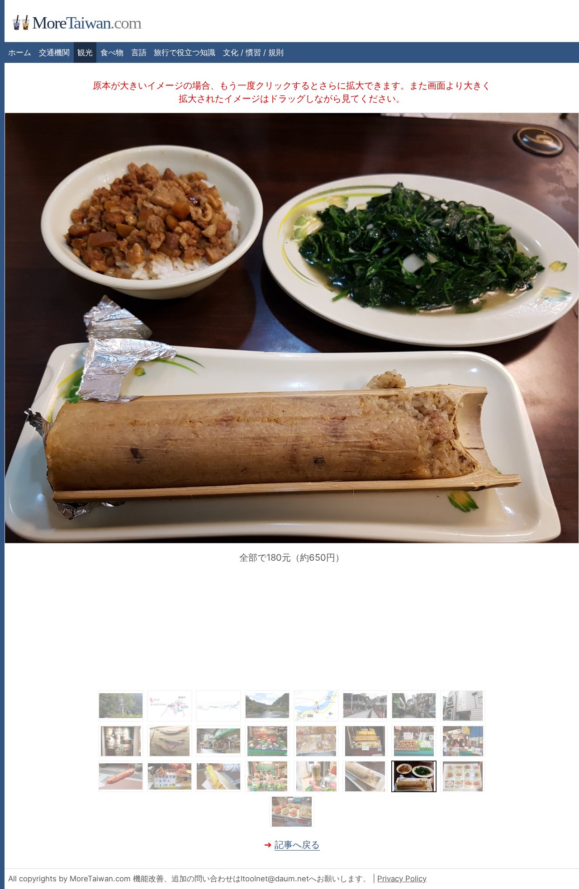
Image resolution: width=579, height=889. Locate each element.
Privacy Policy (402, 878)
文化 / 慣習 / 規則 (253, 52)
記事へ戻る (297, 844)
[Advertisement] (291, 626)
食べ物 (111, 52)
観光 (85, 52)
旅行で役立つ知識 (184, 52)
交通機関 (54, 52)
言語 (139, 52)
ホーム (19, 52)
